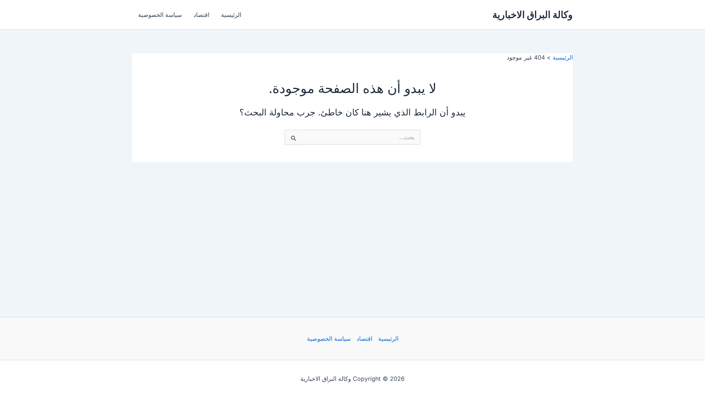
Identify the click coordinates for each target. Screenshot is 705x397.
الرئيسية (231, 14)
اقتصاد (201, 14)
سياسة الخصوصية (160, 14)
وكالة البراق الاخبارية (532, 14)
